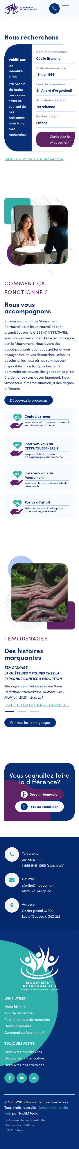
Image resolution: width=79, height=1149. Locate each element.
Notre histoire (15, 1006)
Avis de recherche (18, 1012)
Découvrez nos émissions (24, 1064)
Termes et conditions (19, 1125)
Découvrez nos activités (23, 1051)
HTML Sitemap (16, 1130)
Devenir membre (17, 1025)
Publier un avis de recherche (27, 1019)
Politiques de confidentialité (25, 1120)
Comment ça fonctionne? (24, 1032)
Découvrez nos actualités (24, 1057)
